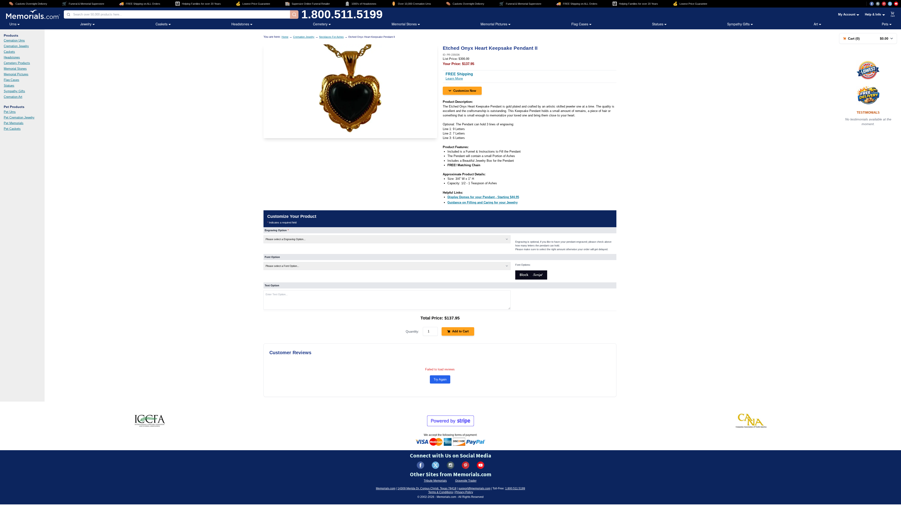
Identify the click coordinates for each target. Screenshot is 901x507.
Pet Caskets (12, 129)
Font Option (272, 257)
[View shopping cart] (893, 14)
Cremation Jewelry (16, 46)
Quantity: (412, 331)
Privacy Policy (464, 492)
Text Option (272, 285)
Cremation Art (13, 97)
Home (285, 36)
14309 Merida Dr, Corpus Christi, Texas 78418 (426, 488)
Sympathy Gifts (738, 24)
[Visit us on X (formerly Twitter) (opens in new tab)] (435, 465)
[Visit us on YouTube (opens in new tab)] (896, 4)
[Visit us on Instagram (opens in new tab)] (878, 4)
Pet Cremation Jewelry (19, 117)
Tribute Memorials (435, 480)
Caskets (162, 24)
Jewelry (86, 24)
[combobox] (177, 14)
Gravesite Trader (466, 480)
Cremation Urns (14, 40)
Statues (657, 24)
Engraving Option (277, 230)
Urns (12, 24)
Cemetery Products (17, 63)
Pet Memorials (13, 123)
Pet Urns (10, 112)
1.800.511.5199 (342, 14)
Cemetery (320, 24)
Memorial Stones (404, 24)
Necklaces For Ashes (331, 36)
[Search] (294, 14)
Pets (885, 24)
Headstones (240, 24)
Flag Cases (579, 24)
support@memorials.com (474, 488)
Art (816, 24)
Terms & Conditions (440, 492)
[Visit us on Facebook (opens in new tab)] (872, 4)
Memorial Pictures (494, 24)
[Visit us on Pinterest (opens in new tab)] (884, 4)
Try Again (440, 379)
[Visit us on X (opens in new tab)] (890, 4)
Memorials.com (385, 488)
